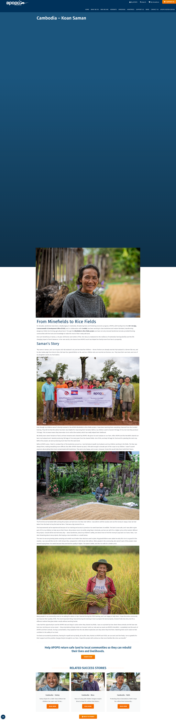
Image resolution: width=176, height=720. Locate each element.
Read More (52, 706)
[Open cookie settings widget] (3, 717)
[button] (95, 9)
